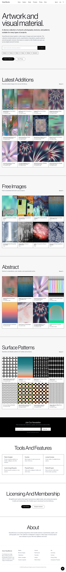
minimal (28, 53)
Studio (29, 2)
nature (22, 53)
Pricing (40, 2)
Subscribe (45, 429)
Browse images (21, 552)
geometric (35, 53)
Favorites (37, 555)
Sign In (56, 2)
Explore (24, 2)
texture (11, 53)
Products (35, 2)
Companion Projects (55, 559)
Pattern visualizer (22, 557)
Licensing (53, 552)
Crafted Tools (43, 567)
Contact (52, 555)
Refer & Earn (37, 559)
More (45, 2)
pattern (17, 53)
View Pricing (20, 59)
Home (19, 2)
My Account (37, 552)
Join (60, 2)
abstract (5, 53)
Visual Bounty (6, 2)
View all (60, 84)
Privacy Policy (54, 557)
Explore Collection (8, 58)
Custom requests (22, 559)
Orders (36, 557)
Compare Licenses (38, 506)
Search (42, 47)
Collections (20, 555)
